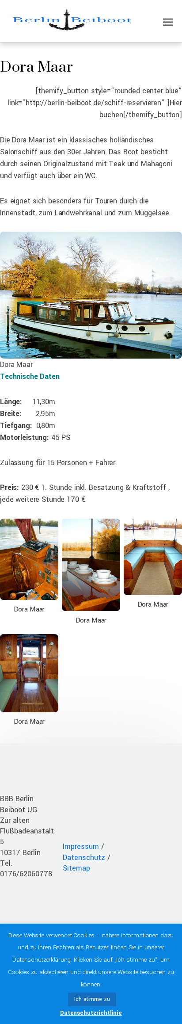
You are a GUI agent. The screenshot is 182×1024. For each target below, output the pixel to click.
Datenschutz (84, 857)
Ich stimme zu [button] (92, 999)
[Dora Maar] (29, 594)
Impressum (81, 846)
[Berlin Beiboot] (71, 26)
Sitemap (76, 868)
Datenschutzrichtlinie (91, 1013)
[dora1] (91, 353)
